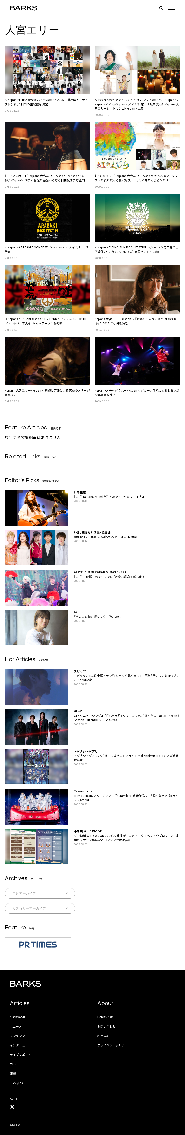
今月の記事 (17, 1017)
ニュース (16, 1026)
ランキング (17, 1036)
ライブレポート (20, 1054)
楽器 (13, 1073)
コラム (14, 1064)
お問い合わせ (106, 1026)
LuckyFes (16, 1083)
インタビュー (19, 1045)
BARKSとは (105, 1017)
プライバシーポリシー (112, 1045)
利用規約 (103, 1036)
